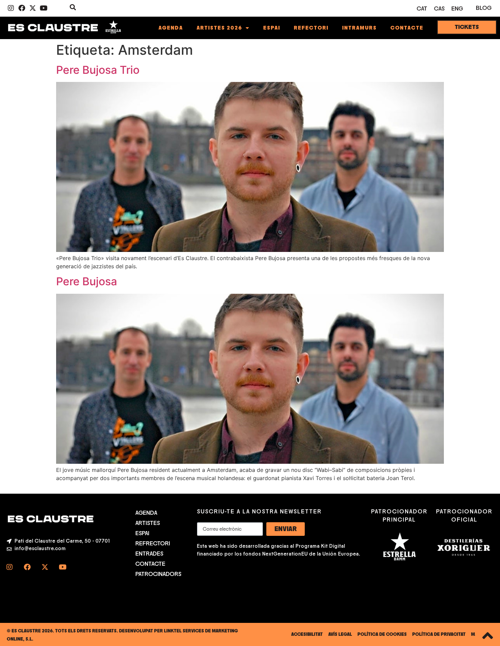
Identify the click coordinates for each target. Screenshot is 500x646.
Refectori (311, 28)
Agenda (171, 28)
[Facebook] (21, 8)
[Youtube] (43, 8)
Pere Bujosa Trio (97, 69)
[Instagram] (10, 8)
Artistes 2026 (219, 28)
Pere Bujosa (86, 281)
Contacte (406, 28)
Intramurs (359, 28)
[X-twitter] (32, 8)
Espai (271, 28)
